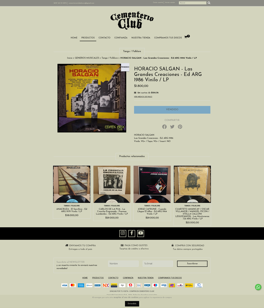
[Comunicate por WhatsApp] (258, 287)
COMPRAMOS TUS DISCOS (168, 38)
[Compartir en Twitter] (172, 126)
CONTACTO (104, 38)
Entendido (132, 304)
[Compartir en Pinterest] (180, 126)
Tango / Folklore (110, 58)
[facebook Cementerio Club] (131, 233)
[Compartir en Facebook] (164, 126)
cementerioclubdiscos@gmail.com (81, 3)
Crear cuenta (158, 2)
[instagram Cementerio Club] (122, 233)
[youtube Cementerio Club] (140, 233)
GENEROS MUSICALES (87, 58)
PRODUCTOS (88, 38)
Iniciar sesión (170, 2)
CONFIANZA (120, 38)
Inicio (69, 58)
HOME (74, 38)
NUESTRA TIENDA (140, 38)
